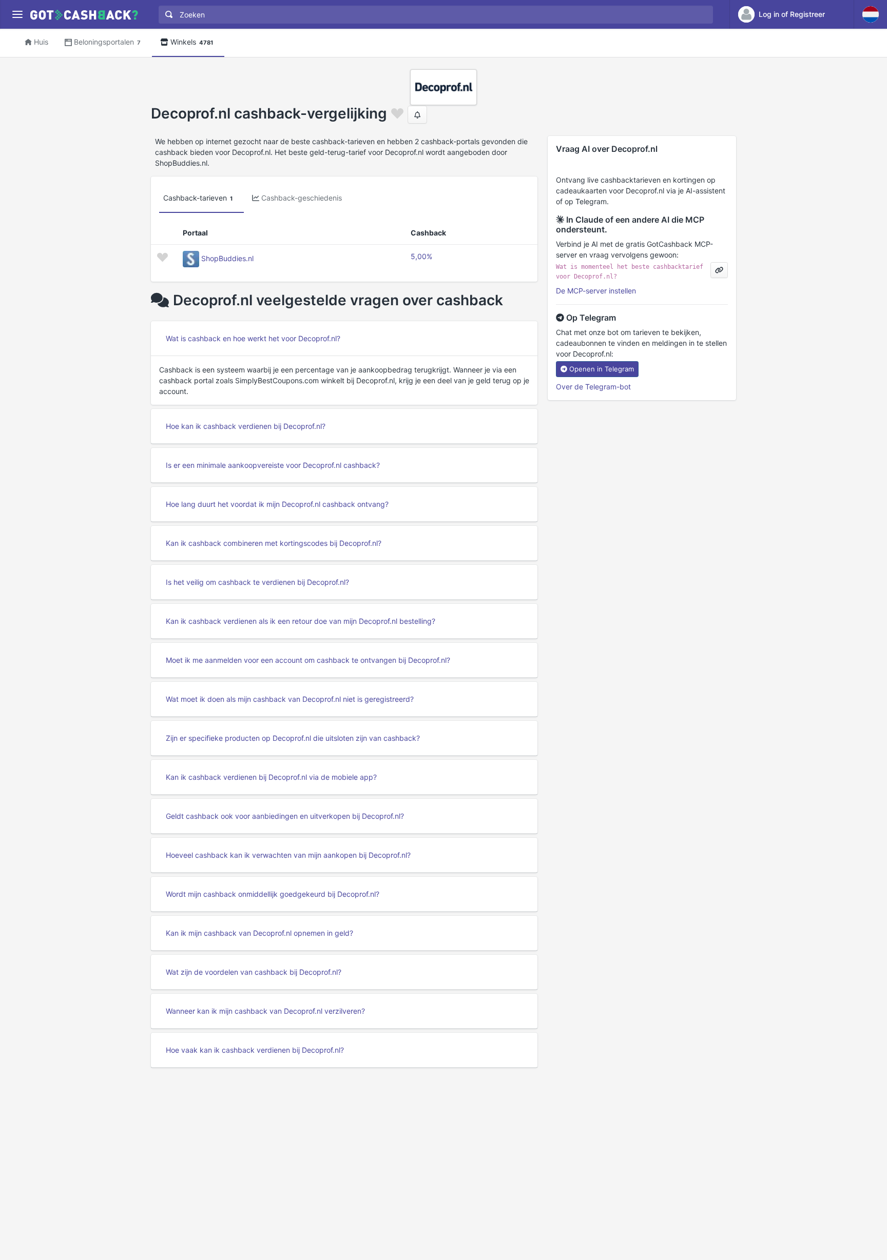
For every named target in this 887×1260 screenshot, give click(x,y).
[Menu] (17, 15)
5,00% (421, 256)
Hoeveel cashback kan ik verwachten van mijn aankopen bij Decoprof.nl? (288, 855)
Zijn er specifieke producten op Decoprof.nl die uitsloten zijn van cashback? (293, 738)
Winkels (191, 41)
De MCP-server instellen (596, 290)
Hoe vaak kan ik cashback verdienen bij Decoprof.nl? (255, 1050)
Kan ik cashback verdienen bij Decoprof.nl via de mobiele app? (271, 777)
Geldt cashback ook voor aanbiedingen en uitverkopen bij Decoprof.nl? (285, 816)
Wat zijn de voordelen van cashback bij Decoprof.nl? (253, 972)
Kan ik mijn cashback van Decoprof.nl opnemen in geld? (259, 933)
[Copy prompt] (719, 270)
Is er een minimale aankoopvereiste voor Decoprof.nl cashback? (273, 465)
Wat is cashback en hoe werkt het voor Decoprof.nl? (253, 338)
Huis (41, 41)
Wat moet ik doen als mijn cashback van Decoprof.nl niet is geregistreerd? (290, 699)
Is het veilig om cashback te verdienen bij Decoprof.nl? (257, 582)
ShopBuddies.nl (227, 258)
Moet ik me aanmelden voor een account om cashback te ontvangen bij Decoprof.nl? (308, 660)
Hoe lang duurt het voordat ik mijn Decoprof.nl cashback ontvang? (277, 504)
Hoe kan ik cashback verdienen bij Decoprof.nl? (245, 426)
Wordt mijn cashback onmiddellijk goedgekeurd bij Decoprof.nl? (272, 894)
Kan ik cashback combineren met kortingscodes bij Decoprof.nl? (273, 543)
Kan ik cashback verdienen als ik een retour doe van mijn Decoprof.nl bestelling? (300, 621)
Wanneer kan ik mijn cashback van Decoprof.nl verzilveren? (265, 1011)
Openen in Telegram (601, 369)
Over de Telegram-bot (593, 386)
